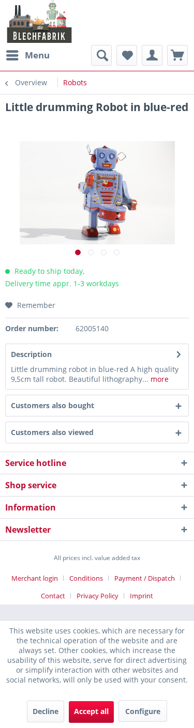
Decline (45, 711)
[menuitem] (27, 55)
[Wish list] (126, 55)
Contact (53, 595)
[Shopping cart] (177, 55)
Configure (142, 711)
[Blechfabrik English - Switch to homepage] (39, 21)
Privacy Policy (97, 595)
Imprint (141, 595)
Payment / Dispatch (144, 578)
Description (31, 354)
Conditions (86, 578)
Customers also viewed (52, 432)
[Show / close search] (101, 55)
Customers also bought (52, 405)
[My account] (152, 55)
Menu (37, 55)
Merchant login (34, 578)
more (158, 379)
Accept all (91, 711)
